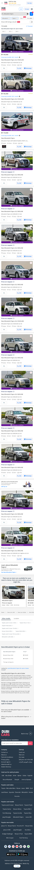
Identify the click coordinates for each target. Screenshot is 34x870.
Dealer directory (6, 767)
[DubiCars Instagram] (13, 846)
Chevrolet (18, 792)
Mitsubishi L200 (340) (7, 637)
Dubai (24, 775)
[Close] (2, 3)
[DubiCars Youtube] (17, 846)
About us (4, 755)
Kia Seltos (28, 830)
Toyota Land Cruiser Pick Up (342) (11, 634)
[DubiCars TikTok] (21, 846)
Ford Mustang (7, 813)
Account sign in (5, 762)
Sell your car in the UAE (26, 759)
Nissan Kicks (29, 826)
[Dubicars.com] (17, 733)
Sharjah (17, 779)
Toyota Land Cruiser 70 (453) (9, 628)
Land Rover (4, 792)
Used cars (22, 752)
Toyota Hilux (27, 813)
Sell (21, 9)
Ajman (19, 775)
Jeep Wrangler (7, 817)
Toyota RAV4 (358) (20, 631)
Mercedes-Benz (10, 788)
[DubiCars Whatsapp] (28, 846)
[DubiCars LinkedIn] (6, 846)
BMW (27, 788)
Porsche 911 (20, 826)
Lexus (23, 788)
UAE (3, 775)
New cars (21, 755)
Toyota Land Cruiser (8, 805)
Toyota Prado (28, 805)
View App (29, 3)
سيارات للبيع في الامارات (25, 762)
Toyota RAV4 (28, 834)
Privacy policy (5, 759)
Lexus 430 (28, 817)
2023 (17, 31)
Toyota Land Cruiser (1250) (9, 623)
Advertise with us (6, 764)
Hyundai (11, 792)
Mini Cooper (10, 838)
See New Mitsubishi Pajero (8, 572)
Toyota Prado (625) (7, 625)
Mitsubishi (25, 792)
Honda (31, 792)
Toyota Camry (7, 809)
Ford (31, 788)
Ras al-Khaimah (7, 779)
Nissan (18, 788)
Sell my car (4, 486)
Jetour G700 (6, 830)
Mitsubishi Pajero (18, 817)
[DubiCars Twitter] (25, 846)
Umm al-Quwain (26, 779)
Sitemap (21, 749)
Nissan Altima (17, 809)
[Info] (16, 22)
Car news (21, 757)
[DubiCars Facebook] (9, 846)
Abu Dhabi (8, 775)
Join (30, 743)
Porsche (17, 796)
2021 (10, 31)
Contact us (4, 752)
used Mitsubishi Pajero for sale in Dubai (18, 668)
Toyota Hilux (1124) (25, 623)
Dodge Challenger (7, 834)
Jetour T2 (4, 826)
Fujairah (30, 775)
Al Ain (14, 775)
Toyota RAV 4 (27, 809)
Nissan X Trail (19, 834)
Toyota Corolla (17, 813)
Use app (27, 9)
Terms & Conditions (7, 757)
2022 (3, 31)
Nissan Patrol (19, 805)
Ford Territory (23, 838)
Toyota (3, 788)
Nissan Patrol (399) (7, 631)
